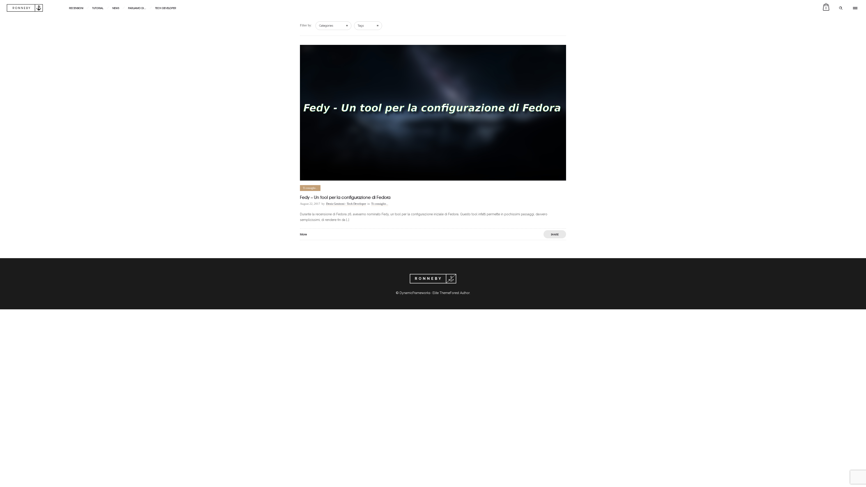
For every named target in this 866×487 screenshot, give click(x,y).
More (303, 234)
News (115, 8)
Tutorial (97, 8)
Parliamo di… (137, 8)
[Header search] (840, 8)
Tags (361, 25)
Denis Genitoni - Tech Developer (346, 203)
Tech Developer (165, 8)
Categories (326, 25)
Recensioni (76, 8)
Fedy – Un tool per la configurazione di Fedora (345, 197)
